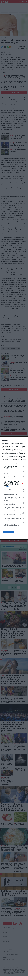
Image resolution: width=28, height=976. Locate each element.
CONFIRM (8, 532)
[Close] (25, 439)
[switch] (23, 466)
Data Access (14, 536)
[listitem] (14, 464)
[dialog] (14, 488)
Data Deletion (6, 536)
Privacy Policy (22, 536)
